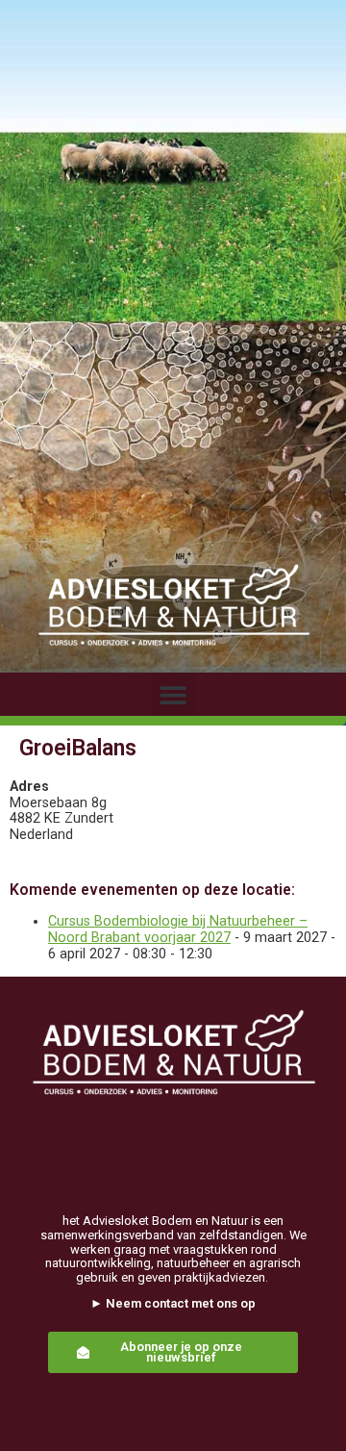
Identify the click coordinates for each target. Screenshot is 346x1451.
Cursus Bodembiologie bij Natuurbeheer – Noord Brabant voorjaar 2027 (178, 929)
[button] (173, 694)
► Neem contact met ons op (173, 1303)
